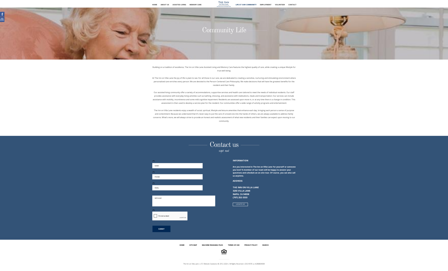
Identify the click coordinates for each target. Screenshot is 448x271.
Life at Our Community (246, 5)
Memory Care (195, 5)
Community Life (224, 30)
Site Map (193, 245)
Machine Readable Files (212, 245)
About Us (165, 5)
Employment (265, 5)
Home (154, 5)
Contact (292, 5)
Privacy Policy (250, 245)
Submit (161, 229)
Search (265, 245)
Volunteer (280, 5)
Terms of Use (234, 245)
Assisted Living (179, 5)
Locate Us (240, 204)
